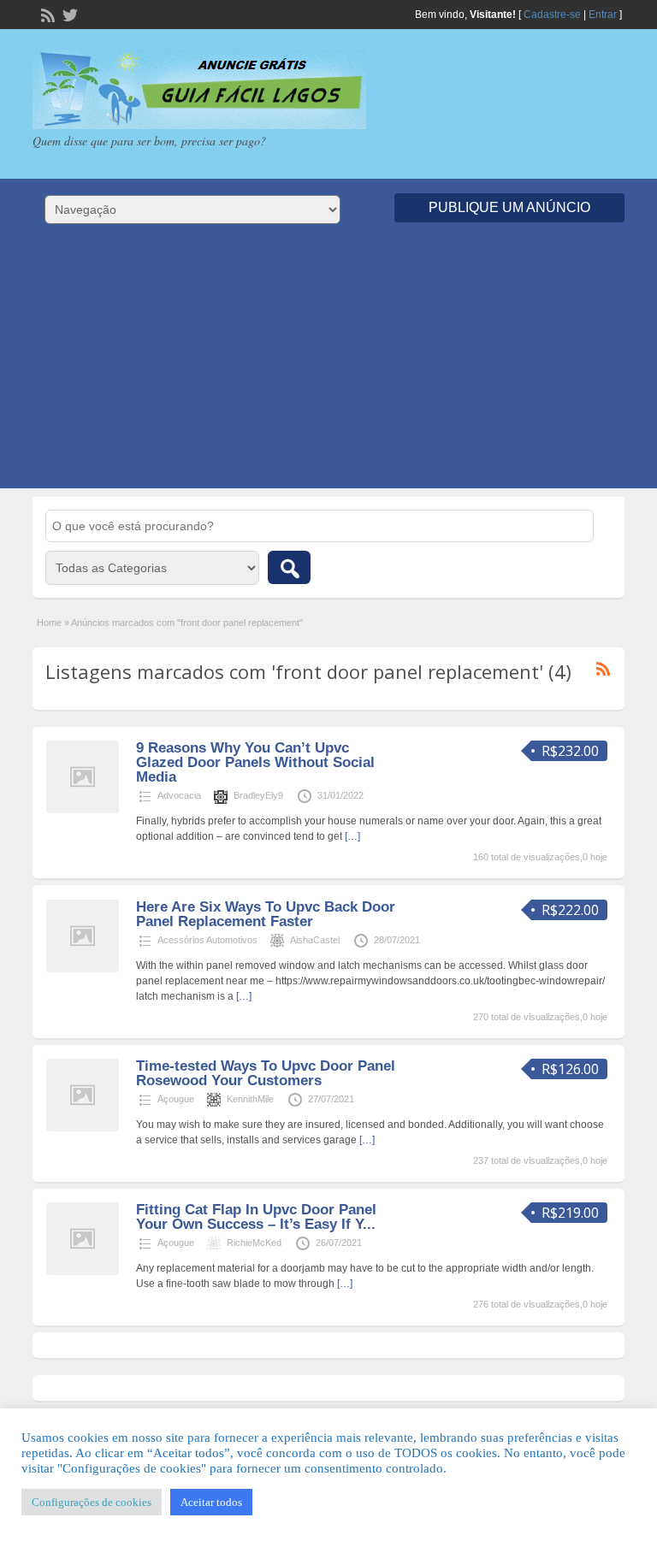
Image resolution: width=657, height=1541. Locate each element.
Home (49, 622)
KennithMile (250, 1099)
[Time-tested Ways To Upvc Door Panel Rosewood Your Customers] (82, 1128)
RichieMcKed (254, 1242)
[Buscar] (289, 567)
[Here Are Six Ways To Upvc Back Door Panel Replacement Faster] (82, 969)
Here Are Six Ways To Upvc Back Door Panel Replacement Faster (265, 914)
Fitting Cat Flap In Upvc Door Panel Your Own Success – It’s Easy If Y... (256, 1217)
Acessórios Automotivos (207, 940)
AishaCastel (315, 940)
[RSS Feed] (46, 14)
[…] (352, 836)
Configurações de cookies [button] (91, 1502)
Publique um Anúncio (509, 207)
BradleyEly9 (258, 795)
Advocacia (179, 795)
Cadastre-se (552, 15)
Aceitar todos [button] (211, 1502)
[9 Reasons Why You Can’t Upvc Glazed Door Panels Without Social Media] (82, 810)
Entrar (603, 15)
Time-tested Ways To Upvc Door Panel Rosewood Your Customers (265, 1073)
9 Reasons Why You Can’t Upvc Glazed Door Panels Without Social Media (255, 762)
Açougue (175, 1099)
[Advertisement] (328, 368)
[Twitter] (68, 14)
